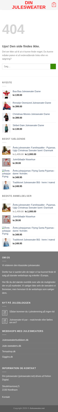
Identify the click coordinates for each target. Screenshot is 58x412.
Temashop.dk (8, 351)
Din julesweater (29, 4)
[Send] (53, 66)
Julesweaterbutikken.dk (15, 340)
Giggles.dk (7, 357)
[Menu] (3, 4)
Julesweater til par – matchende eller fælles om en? (31, 321)
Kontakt (6, 397)
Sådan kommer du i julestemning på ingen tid (31, 311)
